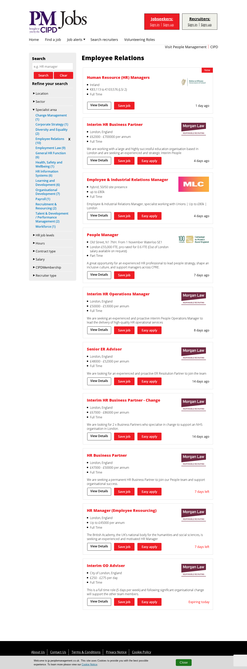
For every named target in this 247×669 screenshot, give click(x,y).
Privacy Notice (116, 652)
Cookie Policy (141, 652)
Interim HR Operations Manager (118, 294)
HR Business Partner (107, 455)
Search (43, 75)
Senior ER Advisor (104, 349)
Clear (63, 75)
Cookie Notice (89, 664)
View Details (99, 105)
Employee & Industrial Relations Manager (127, 179)
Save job (124, 106)
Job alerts (74, 39)
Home (34, 39)
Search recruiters (104, 39)
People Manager (102, 234)
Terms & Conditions (86, 652)
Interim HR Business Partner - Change (123, 400)
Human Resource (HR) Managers (118, 77)
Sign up (168, 24)
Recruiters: (199, 19)
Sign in (155, 24)
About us (38, 652)
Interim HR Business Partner (115, 124)
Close (184, 662)
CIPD (214, 47)
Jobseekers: (162, 19)
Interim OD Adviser (106, 565)
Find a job (53, 39)
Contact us (58, 652)
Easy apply (149, 161)
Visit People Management (185, 47)
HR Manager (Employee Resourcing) (121, 510)
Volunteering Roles (139, 39)
